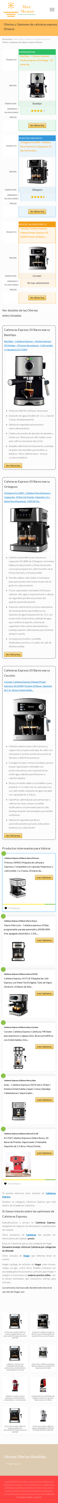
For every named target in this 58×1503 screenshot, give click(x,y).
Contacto (37, 1497)
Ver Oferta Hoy (37, 125)
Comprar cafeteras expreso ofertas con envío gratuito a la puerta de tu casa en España (43, 1334)
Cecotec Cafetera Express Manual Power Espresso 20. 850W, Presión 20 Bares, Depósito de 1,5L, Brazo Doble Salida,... (28, 685)
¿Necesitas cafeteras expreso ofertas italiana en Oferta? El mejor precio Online (43, 1366)
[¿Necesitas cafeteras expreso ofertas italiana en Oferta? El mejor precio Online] (43, 1353)
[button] (52, 9)
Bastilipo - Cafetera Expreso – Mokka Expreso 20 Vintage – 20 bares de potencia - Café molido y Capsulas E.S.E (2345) (28, 345)
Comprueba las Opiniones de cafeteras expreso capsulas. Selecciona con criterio (43, 1398)
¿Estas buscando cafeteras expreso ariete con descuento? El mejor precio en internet (15, 1429)
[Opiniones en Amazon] (38, 110)
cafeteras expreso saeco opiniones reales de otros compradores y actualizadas (15, 1398)
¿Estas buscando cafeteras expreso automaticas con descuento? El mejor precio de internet (15, 1335)
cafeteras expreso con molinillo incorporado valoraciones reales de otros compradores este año (15, 1367)
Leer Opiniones (44, 877)
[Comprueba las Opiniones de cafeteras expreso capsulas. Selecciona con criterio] (43, 1385)
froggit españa (14, 1463)
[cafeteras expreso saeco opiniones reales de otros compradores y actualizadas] (15, 1385)
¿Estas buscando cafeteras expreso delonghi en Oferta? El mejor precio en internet (43, 1428)
